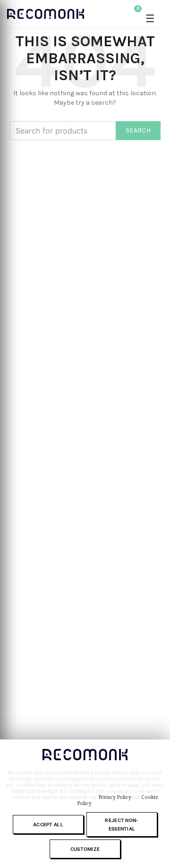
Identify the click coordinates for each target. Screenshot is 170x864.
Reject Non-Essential (121, 824)
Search (138, 130)
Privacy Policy (115, 797)
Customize (85, 849)
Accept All (48, 824)
